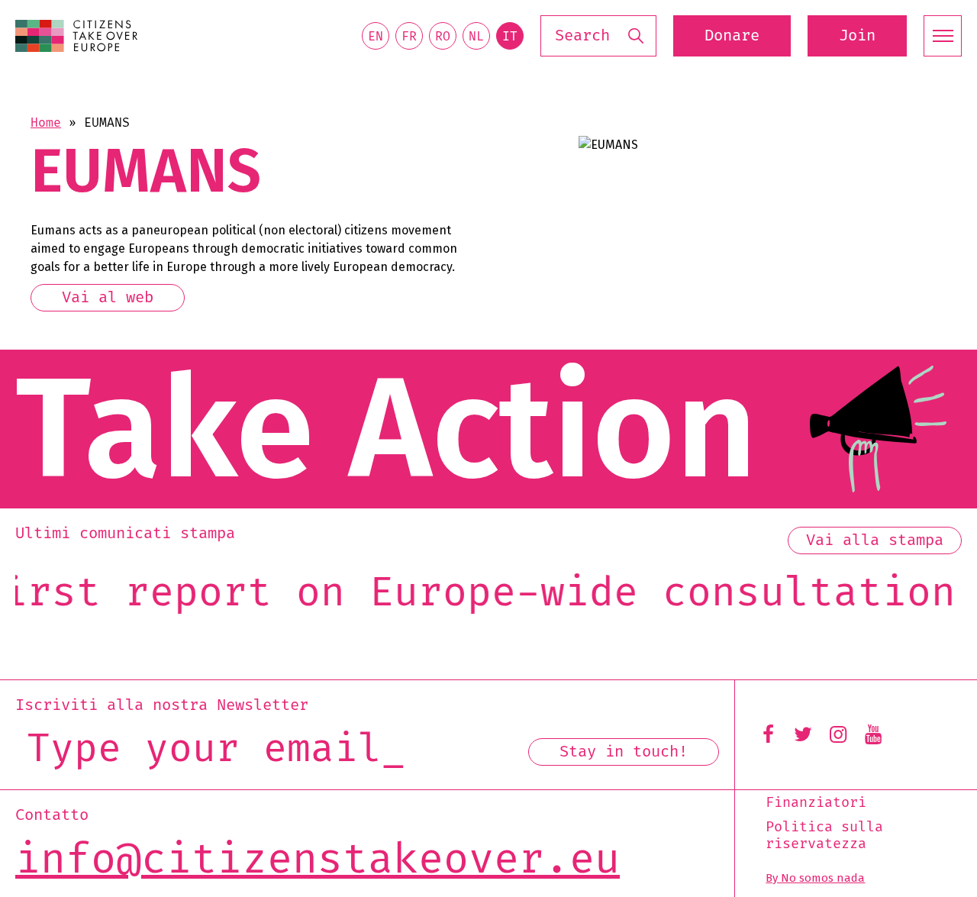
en (375, 36)
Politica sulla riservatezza (824, 835)
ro (442, 36)
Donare (732, 36)
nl (476, 36)
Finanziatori (816, 803)
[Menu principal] (943, 35)
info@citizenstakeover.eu (317, 861)
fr (409, 36)
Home (46, 123)
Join (857, 36)
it (510, 36)
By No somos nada (815, 878)
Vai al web (107, 298)
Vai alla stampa (874, 540)
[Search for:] (598, 36)
